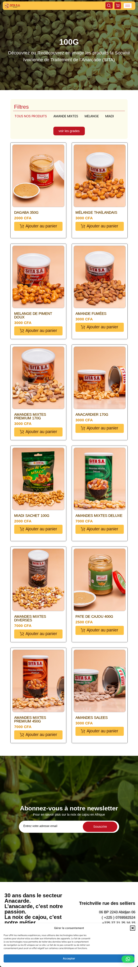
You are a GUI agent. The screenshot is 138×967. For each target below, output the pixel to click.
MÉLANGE (92, 116)
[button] (132, 928)
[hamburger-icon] (128, 5)
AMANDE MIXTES (65, 116)
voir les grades (69, 131)
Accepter (69, 958)
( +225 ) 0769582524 (118, 917)
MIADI (109, 116)
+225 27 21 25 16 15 (118, 923)
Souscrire (100, 826)
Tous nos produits (31, 116)
